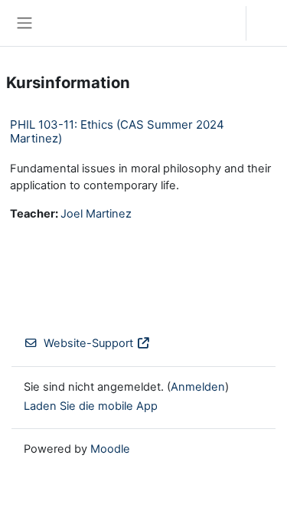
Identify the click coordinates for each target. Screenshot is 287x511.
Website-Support (88, 343)
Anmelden (270, 23)
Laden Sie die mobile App (91, 406)
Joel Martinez (96, 214)
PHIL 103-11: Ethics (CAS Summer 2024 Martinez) (117, 131)
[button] (219, 23)
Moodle (110, 449)
